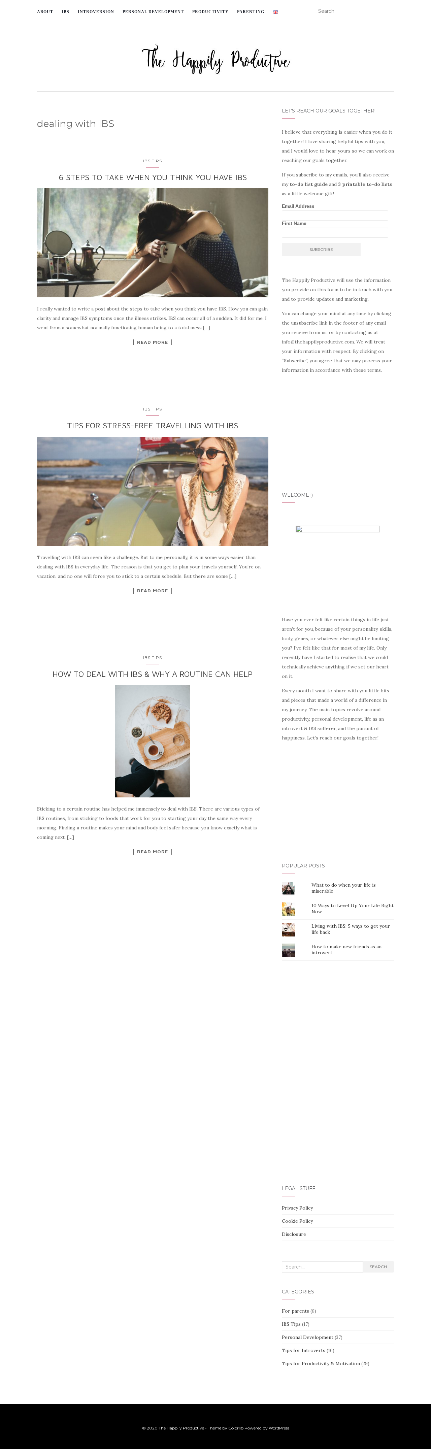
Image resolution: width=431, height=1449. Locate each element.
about (45, 11)
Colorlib (235, 1427)
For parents (295, 1311)
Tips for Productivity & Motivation (321, 1363)
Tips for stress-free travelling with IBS (152, 425)
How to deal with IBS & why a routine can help (153, 674)
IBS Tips (152, 160)
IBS (65, 11)
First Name (294, 223)
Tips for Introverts (303, 1350)
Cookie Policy (297, 1221)
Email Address (298, 206)
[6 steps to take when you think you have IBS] (152, 242)
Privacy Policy (297, 1208)
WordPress (279, 1427)
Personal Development (307, 1337)
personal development (153, 11)
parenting (250, 11)
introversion (96, 11)
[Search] (390, 11)
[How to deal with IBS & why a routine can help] (152, 741)
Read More (152, 342)
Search (378, 1266)
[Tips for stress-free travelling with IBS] (152, 491)
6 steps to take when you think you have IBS (153, 177)
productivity (210, 11)
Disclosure (294, 1234)
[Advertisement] (154, 988)
